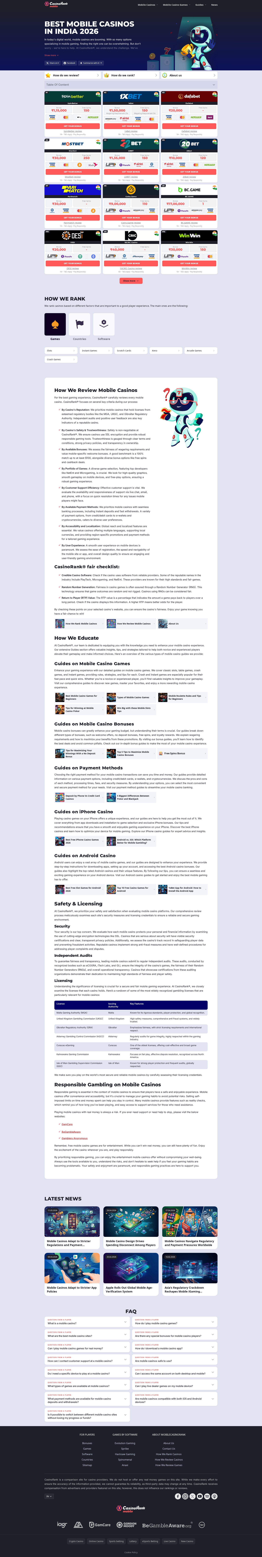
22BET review (131, 176)
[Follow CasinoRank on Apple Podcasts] (214, 1496)
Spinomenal (125, 1459)
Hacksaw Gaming (125, 1454)
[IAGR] (62, 1525)
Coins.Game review (131, 222)
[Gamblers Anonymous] (78, 1525)
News (214, 4)
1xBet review (130, 131)
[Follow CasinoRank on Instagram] (185, 1496)
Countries (87, 1459)
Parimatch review (72, 222)
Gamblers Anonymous (75, 1138)
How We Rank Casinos (169, 1454)
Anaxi (125, 1465)
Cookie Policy (131, 1552)
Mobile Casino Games (175, 4)
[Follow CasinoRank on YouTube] (200, 1496)
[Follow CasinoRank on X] (192, 1496)
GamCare (67, 1124)
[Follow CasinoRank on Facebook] (178, 1496)
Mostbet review (73, 176)
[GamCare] (99, 1525)
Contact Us (169, 1448)
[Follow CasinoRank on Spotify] (207, 1496)
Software (87, 1454)
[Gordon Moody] (126, 1525)
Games (87, 1448)
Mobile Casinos (146, 4)
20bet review (189, 176)
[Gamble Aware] (167, 1525)
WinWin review (189, 268)
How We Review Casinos (169, 1459)
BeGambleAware (71, 1131)
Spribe (125, 1448)
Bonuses (87, 1443)
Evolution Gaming (125, 1443)
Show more (129, 280)
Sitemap (87, 1465)
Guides (199, 4)
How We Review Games (168, 1465)
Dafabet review (189, 131)
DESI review (73, 268)
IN (47, 1496)
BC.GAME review (189, 222)
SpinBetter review (73, 131)
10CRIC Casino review (131, 268)
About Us (168, 1443)
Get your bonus (73, 126)
